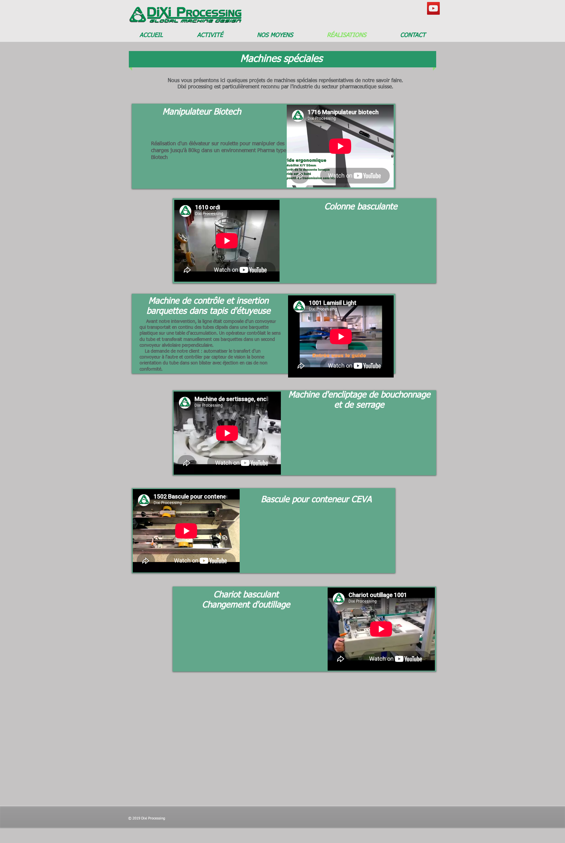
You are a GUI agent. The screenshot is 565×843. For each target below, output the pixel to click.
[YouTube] (433, 8)
